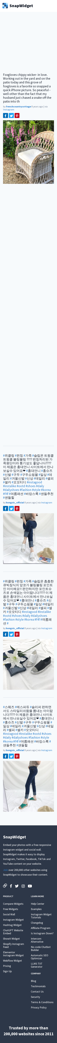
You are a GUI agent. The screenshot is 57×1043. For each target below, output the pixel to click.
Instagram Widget (13, 919)
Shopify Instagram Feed (13, 945)
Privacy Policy (39, 1007)
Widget (21, 5)
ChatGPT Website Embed (13, 931)
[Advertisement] (28, 44)
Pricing (7, 966)
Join (5, 870)
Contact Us (37, 991)
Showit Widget (11, 938)
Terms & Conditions (42, 1002)
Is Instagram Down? (42, 933)
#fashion (25, 490)
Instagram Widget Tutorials (41, 916)
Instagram (8, 109)
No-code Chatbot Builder (41, 948)
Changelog (37, 922)
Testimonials (38, 986)
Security (35, 997)
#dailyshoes (11, 490)
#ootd (21, 486)
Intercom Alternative (37, 940)
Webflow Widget (12, 960)
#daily (40, 486)
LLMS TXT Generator (36, 965)
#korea (46, 490)
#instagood (34, 482)
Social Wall (9, 914)
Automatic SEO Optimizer (39, 957)
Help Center (37, 903)
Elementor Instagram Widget (13, 953)
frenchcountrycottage (18, 106)
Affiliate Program (40, 928)
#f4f (5, 494)
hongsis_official (15, 502)
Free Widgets (10, 909)
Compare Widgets (13, 903)
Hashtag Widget (12, 925)
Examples (36, 909)
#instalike (9, 486)
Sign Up (7, 971)
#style (36, 490)
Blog (33, 981)
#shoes (30, 486)
